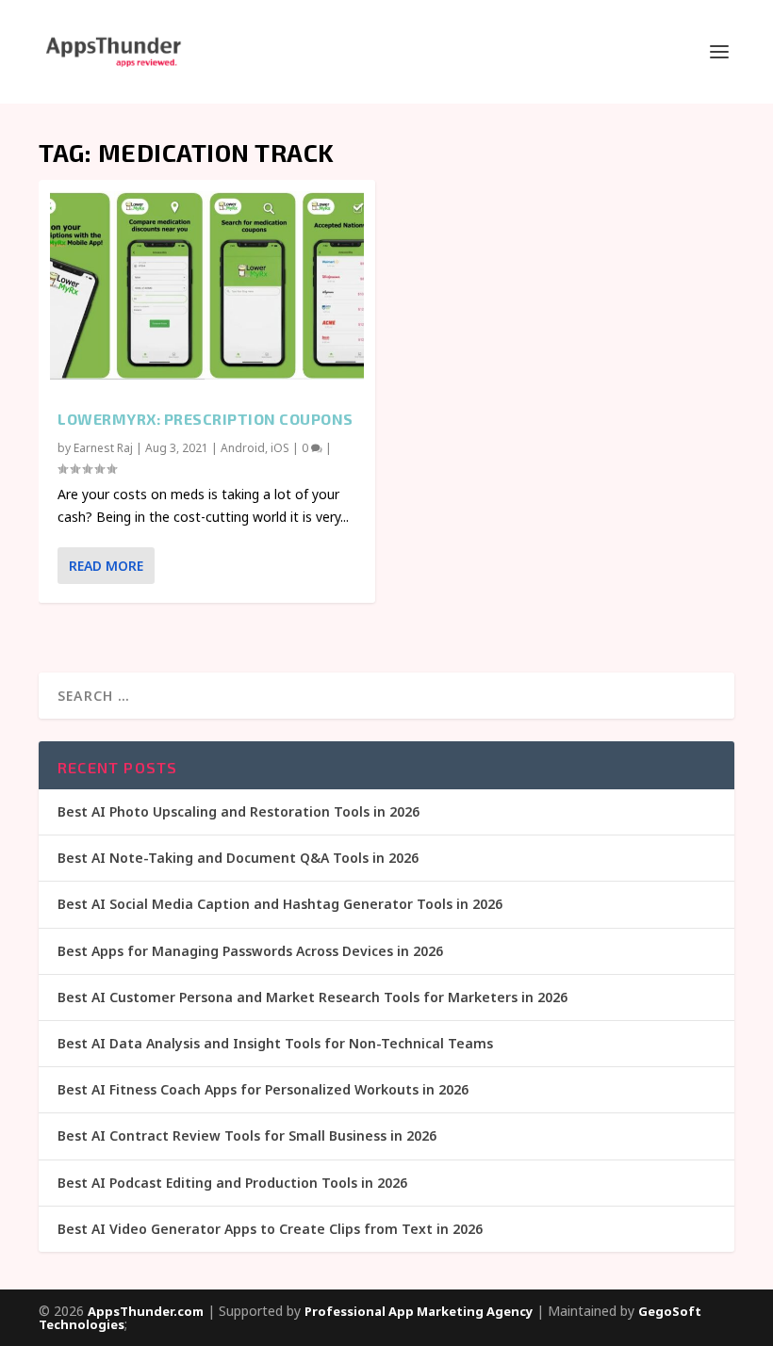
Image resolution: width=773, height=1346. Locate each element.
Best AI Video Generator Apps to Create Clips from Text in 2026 (270, 1229)
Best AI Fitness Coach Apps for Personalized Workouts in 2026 (263, 1089)
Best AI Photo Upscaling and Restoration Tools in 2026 (238, 811)
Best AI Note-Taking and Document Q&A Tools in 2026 (238, 858)
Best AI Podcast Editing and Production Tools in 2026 (232, 1183)
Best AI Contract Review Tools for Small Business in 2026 (247, 1135)
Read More (106, 566)
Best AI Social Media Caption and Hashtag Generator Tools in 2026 (280, 904)
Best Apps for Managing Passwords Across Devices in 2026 (250, 951)
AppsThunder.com (146, 1311)
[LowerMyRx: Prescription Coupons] (207, 285)
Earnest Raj (103, 448)
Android (243, 448)
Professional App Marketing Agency (418, 1311)
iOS (280, 448)
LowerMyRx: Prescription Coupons (206, 419)
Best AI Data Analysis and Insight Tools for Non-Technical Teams (275, 1043)
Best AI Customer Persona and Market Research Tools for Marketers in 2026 (312, 997)
